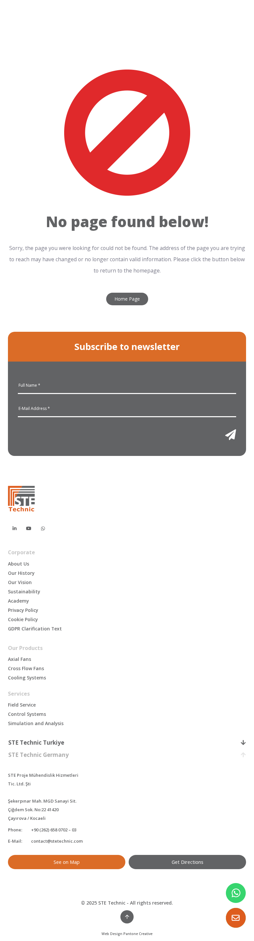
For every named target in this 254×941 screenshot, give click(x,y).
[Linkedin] (14, 528)
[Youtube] (28, 528)
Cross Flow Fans (26, 668)
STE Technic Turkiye (36, 742)
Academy (18, 601)
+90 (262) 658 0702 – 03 (53, 830)
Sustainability (24, 591)
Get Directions (187, 862)
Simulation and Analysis (36, 723)
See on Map (67, 862)
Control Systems (27, 714)
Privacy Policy (23, 610)
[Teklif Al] (236, 918)
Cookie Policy (23, 619)
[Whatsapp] (43, 528)
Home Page (127, 299)
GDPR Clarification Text (35, 628)
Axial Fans (19, 659)
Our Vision (20, 582)
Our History (21, 573)
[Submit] (230, 435)
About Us (18, 564)
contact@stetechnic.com (57, 841)
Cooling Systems (27, 677)
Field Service (22, 705)
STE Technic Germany (38, 755)
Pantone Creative (137, 933)
